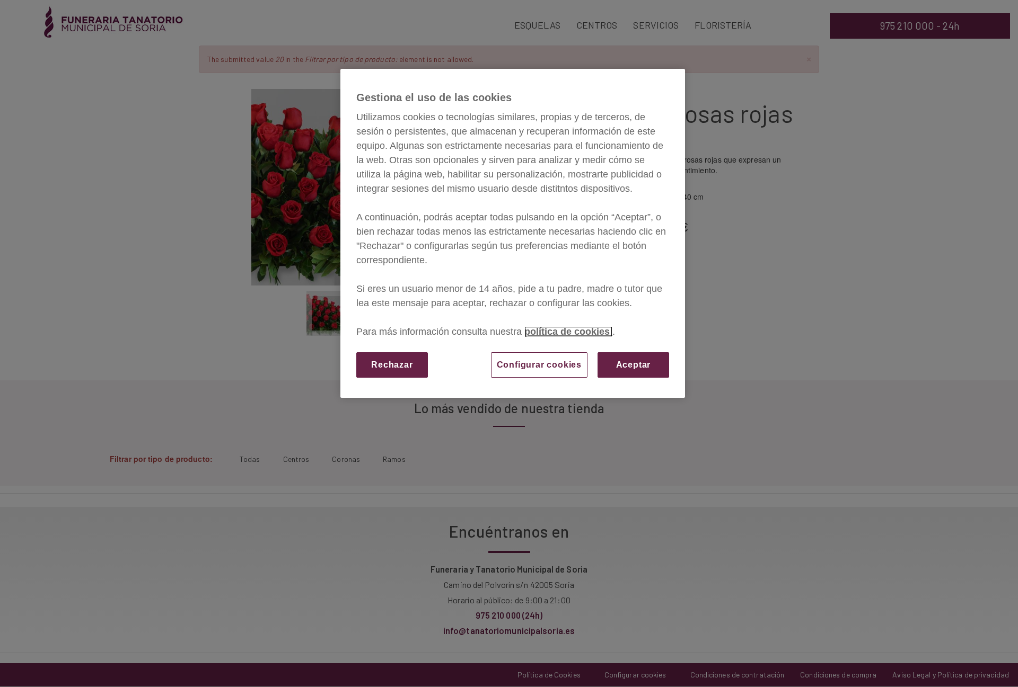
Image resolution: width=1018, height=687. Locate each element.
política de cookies (568, 331)
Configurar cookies (539, 364)
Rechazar (392, 364)
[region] (512, 233)
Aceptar (633, 364)
